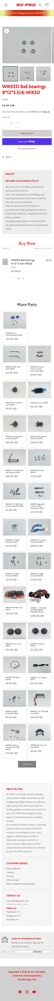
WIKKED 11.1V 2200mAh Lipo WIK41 (39, 712)
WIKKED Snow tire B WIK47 (13, 645)
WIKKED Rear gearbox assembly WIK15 (38, 437)
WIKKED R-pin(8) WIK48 (37, 471)
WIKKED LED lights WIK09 (13, 678)
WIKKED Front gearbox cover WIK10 (14, 404)
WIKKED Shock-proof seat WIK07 (38, 746)
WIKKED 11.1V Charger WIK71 (38, 679)
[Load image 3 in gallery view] (43, 73)
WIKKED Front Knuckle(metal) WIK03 (14, 334)
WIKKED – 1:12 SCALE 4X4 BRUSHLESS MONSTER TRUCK (38, 610)
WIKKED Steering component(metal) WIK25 (13, 747)
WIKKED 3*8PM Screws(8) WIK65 (12, 712)
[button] (6, 5)
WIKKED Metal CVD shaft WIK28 (13, 368)
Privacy (10, 876)
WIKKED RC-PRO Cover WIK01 (14, 609)
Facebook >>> (13, 911)
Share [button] (8, 157)
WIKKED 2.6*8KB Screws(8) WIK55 (36, 575)
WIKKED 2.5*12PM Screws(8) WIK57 (12, 575)
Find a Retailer (13, 868)
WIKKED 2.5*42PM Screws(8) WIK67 (12, 541)
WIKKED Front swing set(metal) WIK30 (38, 541)
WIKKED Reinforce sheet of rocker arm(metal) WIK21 (37, 369)
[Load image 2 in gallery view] (26, 73)
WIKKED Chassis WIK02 (39, 403)
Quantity (6, 117)
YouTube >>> (12, 919)
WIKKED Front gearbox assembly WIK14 (14, 437)
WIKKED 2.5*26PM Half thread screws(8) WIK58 (14, 505)
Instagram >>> (13, 915)
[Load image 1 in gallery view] (10, 73)
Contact (10, 872)
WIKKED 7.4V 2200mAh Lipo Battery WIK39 (14, 471)
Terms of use (12, 879)
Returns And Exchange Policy (20, 883)
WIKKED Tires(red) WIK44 (37, 645)
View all (27, 764)
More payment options (27, 148)
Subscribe (37, 952)
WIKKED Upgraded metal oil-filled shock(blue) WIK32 (37, 506)
